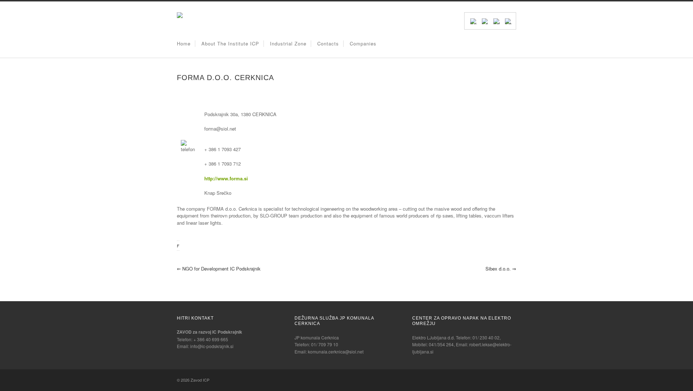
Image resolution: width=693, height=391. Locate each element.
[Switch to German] (485, 20)
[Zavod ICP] (180, 16)
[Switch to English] (473, 20)
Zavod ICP (200, 380)
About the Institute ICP (230, 43)
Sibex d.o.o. (500, 268)
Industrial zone (288, 43)
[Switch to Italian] (496, 20)
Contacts (328, 43)
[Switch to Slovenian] (508, 20)
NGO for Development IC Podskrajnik (219, 268)
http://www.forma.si (226, 178)
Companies (363, 43)
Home (184, 43)
